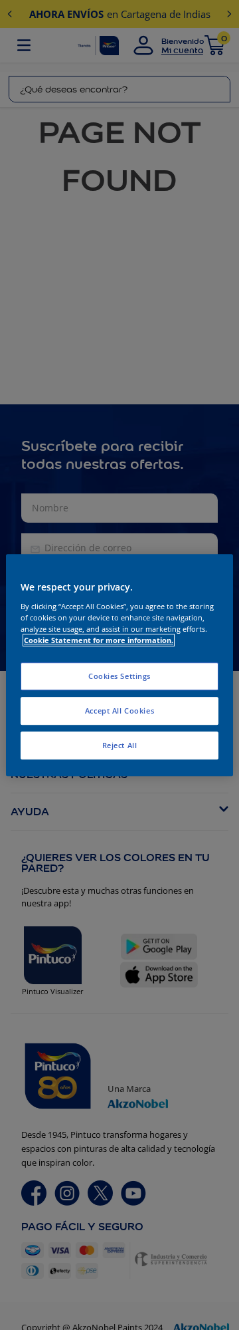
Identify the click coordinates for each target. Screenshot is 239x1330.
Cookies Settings (119, 676)
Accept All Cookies (119, 711)
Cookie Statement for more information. (98, 640)
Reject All (119, 745)
